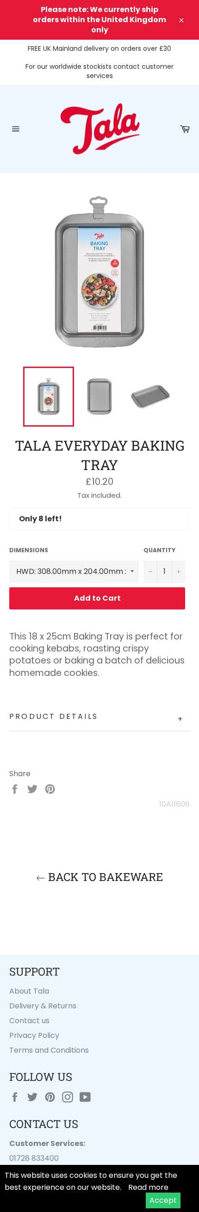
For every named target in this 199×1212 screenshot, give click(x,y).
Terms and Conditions (49, 1050)
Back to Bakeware (104, 876)
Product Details (96, 717)
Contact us (29, 1020)
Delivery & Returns (42, 1006)
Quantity (159, 550)
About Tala (29, 991)
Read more (148, 1187)
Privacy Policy (34, 1035)
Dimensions (28, 550)
